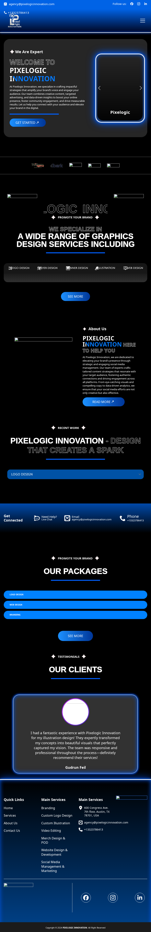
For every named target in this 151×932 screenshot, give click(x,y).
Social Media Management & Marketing (52, 866)
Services (10, 815)
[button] (99, 88)
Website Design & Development (54, 852)
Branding (48, 808)
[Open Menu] (142, 20)
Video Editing (51, 830)
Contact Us (12, 830)
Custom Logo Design (56, 815)
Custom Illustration (55, 823)
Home (8, 808)
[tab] (18, 268)
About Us (10, 823)
